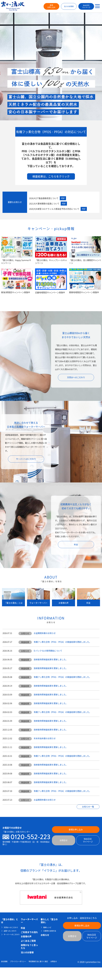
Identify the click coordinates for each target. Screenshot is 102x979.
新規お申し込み (51, 6)
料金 (76, 544)
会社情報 (4, 961)
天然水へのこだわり (76, 377)
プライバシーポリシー (18, 961)
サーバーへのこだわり (26, 458)
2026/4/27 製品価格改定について (47, 198)
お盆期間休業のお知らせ (45, 633)
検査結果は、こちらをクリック (51, 176)
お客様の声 (26, 936)
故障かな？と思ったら (29, 947)
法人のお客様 (69, 6)
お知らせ (45, 934)
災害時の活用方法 (49, 931)
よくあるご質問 (28, 940)
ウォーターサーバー (29, 921)
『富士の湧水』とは (9, 921)
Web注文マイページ (86, 6)
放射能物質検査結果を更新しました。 (51, 659)
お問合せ (64, 840)
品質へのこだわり (10, 931)
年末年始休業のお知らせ (45, 738)
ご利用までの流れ (29, 932)
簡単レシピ (47, 927)
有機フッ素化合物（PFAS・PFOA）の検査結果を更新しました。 (62, 641)
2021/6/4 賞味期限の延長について (47, 203)
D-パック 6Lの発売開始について (48, 650)
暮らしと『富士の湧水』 (49, 921)
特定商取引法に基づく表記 (38, 961)
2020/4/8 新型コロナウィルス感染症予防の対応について (57, 208)
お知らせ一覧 (88, 806)
